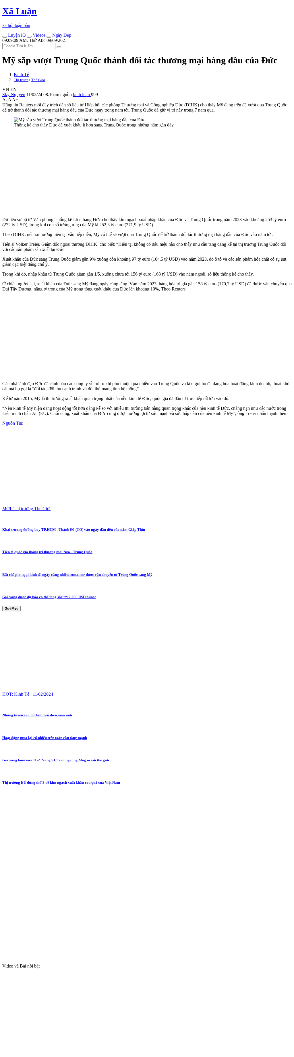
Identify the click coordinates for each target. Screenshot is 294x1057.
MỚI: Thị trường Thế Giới (26, 508)
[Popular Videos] (29, 37)
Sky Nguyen (13, 94)
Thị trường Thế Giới (29, 80)
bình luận (82, 94)
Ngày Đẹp (61, 35)
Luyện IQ (16, 35)
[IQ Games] (4, 37)
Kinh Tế (21, 74)
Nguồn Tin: (12, 423)
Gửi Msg (11, 608)
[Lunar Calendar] (49, 37)
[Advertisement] (147, 172)
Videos (38, 35)
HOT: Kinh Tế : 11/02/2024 (27, 694)
